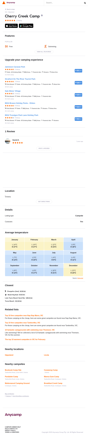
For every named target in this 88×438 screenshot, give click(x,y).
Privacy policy (10, 430)
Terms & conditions (12, 432)
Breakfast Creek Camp (53, 383)
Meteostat (80, 278)
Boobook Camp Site (13, 370)
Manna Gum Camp (51, 377)
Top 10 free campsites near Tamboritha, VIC (22, 323)
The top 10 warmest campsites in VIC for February (25, 339)
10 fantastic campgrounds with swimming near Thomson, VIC (30, 330)
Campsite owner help (13, 427)
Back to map (11, 9)
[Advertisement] (44, 170)
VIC (6, 12)
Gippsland (11, 12)
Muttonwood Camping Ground (17, 383)
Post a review (44, 148)
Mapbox (8, 396)
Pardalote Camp (11, 377)
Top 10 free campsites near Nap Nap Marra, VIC (24, 315)
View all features (44, 52)
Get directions (44, 201)
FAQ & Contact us (11, 429)
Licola (46, 355)
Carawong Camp (51, 370)
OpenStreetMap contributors (21, 396)
